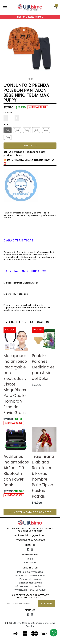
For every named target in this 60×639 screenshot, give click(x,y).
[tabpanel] (30, 50)
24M (46, 130)
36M (7, 137)
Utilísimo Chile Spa (22, 622)
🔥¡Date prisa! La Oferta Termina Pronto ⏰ (29, 161)
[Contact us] (53, 632)
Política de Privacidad (30, 572)
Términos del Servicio (30, 582)
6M (17, 130)
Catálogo (30, 562)
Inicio (30, 558)
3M (7, 130)
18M (36, 130)
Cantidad (8, 112)
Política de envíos (30, 579)
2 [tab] (29, 79)
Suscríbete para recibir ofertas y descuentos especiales (30, 596)
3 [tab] (32, 79)
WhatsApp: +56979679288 (30, 589)
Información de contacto (30, 586)
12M (27, 130)
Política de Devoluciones (30, 575)
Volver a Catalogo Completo (32, 512)
